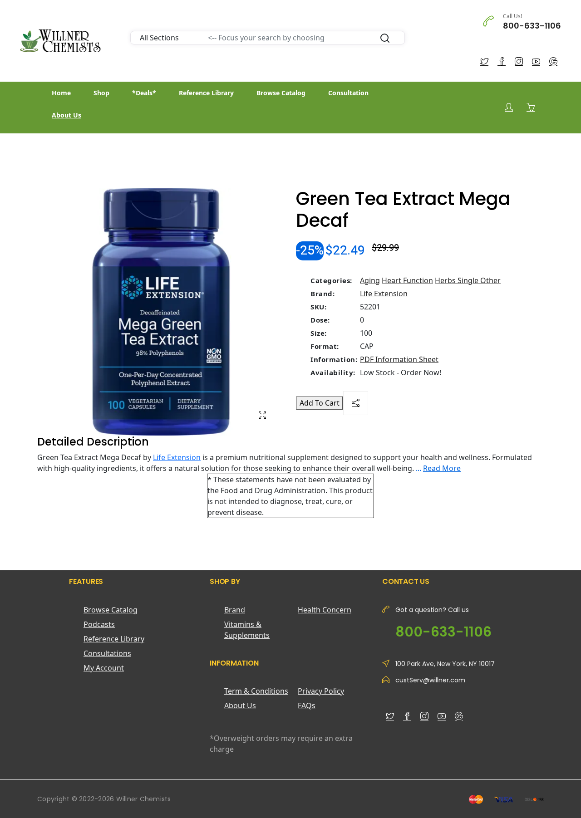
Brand (234, 610)
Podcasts (99, 624)
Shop (101, 92)
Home (61, 92)
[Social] (355, 403)
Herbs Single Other (468, 280)
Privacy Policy (321, 691)
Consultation (348, 92)
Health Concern (324, 610)
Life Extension (384, 294)
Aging (370, 280)
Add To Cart (320, 403)
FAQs (306, 705)
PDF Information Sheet (399, 359)
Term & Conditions (256, 691)
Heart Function (407, 280)
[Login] (509, 107)
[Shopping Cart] (531, 107)
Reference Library (206, 92)
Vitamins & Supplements (247, 629)
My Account (104, 668)
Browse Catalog (280, 92)
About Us (66, 115)
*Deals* (144, 92)
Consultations (107, 653)
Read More (442, 468)
